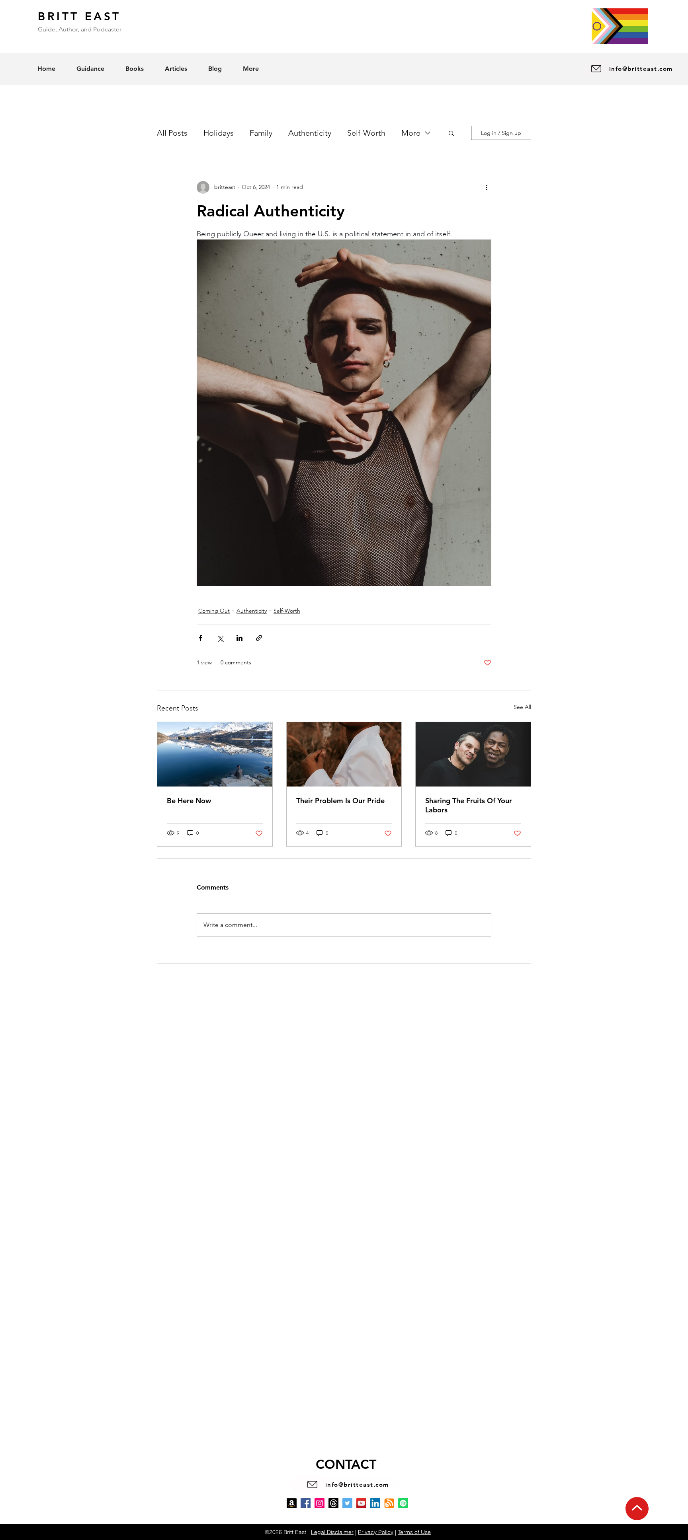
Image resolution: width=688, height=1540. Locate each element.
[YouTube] (361, 1503)
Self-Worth (366, 133)
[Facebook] (306, 1503)
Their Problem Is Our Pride (340, 800)
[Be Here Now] (214, 754)
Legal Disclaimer (332, 1532)
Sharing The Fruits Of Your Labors (468, 805)
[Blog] (389, 1503)
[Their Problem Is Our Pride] (344, 754)
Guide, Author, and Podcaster (79, 29)
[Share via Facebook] (200, 638)
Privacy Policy (375, 1532)
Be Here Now (189, 800)
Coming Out (214, 610)
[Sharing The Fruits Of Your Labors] (473, 754)
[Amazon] (292, 1503)
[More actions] (486, 187)
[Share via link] (259, 638)
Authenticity (309, 133)
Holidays (218, 133)
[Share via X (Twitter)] (220, 638)
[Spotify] (403, 1503)
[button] (451, 133)
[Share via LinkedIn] (239, 638)
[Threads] (333, 1503)
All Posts (172, 133)
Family (261, 133)
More (410, 133)
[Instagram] (319, 1503)
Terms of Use (414, 1532)
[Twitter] (347, 1503)
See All (522, 707)
